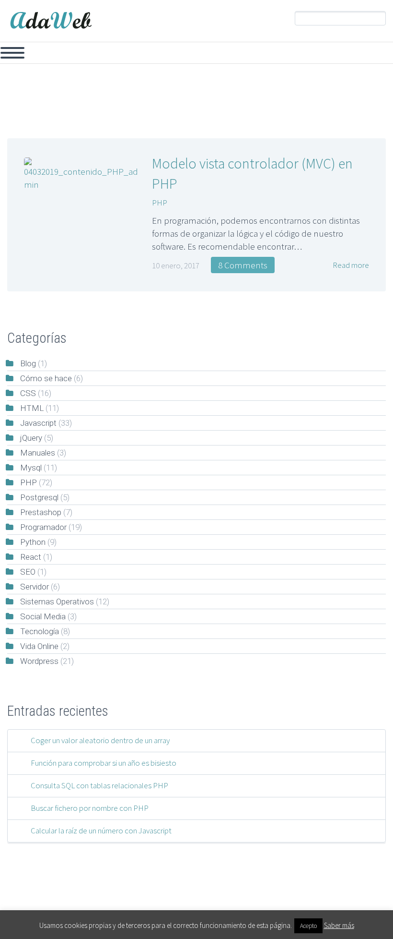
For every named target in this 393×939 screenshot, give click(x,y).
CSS (199, 54)
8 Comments (242, 265)
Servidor (364, 54)
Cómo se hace (46, 378)
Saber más (339, 925)
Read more (350, 265)
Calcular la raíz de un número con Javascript (101, 830)
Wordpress (39, 661)
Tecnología (39, 631)
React (30, 557)
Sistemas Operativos (57, 601)
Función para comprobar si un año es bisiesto (103, 763)
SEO (27, 572)
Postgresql (39, 497)
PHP (18, 54)
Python (33, 542)
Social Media (43, 616)
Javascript (108, 54)
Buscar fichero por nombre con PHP (90, 808)
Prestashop (308, 54)
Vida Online (39, 646)
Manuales (37, 452)
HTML (32, 408)
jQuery (159, 54)
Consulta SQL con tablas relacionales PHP (99, 785)
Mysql (58, 54)
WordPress (247, 54)
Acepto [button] (308, 926)
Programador (43, 527)
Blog (28, 363)
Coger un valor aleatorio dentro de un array (100, 740)
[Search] (378, 18)
